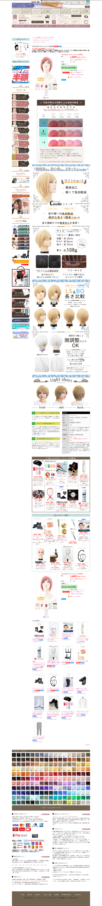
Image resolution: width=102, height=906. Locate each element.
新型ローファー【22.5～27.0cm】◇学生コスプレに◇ (82, 690)
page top (88, 744)
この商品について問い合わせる (77, 74)
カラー (34, 42)
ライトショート (45, 38)
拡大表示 (47, 97)
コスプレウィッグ (37, 38)
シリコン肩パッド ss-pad (82, 661)
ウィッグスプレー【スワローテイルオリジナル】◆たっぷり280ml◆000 (82, 640)
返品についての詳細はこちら (76, 72)
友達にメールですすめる (75, 77)
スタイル (35, 40)
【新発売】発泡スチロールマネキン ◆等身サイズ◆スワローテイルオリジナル (53, 663)
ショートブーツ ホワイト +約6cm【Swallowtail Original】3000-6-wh (38, 713)
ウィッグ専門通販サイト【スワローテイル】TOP (43, 37)
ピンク (51, 38)
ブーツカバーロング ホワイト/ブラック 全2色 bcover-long (68, 690)
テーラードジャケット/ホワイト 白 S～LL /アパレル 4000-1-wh (82, 713)
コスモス (43, 42)
